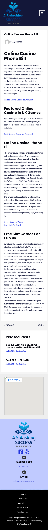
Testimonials (23, 507)
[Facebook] (20, 451)
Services (23, 498)
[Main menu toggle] (42, 13)
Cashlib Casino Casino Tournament (18, 100)
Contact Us (22, 512)
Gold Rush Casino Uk (12, 225)
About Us (22, 503)
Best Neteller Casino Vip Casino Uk (18, 134)
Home (23, 494)
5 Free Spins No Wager (13, 222)
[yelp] (27, 451)
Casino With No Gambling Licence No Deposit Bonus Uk (23, 346)
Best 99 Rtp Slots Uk (17, 360)
